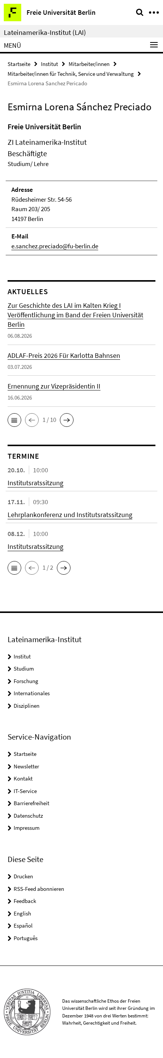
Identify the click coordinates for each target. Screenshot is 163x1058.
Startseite (19, 63)
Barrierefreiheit (31, 803)
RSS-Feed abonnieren (39, 888)
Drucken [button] (23, 876)
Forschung (26, 681)
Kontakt (23, 778)
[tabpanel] (81, 188)
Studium (24, 668)
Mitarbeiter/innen (89, 63)
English (22, 913)
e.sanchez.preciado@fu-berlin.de (54, 246)
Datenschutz (28, 815)
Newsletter (26, 766)
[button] (14, 420)
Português (26, 938)
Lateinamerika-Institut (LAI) (45, 32)
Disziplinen (26, 705)
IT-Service (25, 791)
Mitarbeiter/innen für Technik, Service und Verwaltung (71, 73)
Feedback (25, 900)
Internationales (32, 693)
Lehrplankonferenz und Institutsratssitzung (70, 514)
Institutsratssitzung (35, 482)
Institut (49, 63)
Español (23, 925)
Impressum (26, 827)
